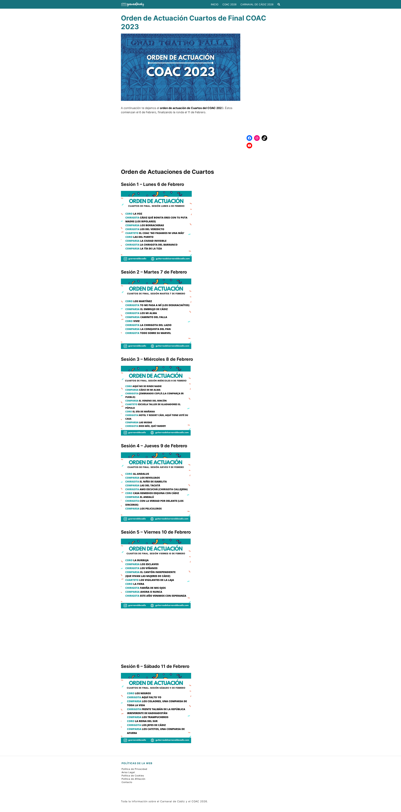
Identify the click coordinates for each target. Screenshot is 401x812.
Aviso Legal (128, 772)
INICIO (214, 4)
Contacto (127, 782)
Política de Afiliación (133, 778)
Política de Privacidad (134, 769)
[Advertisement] (180, 140)
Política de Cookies (133, 775)
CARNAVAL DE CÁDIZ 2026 (256, 4)
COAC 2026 (229, 4)
